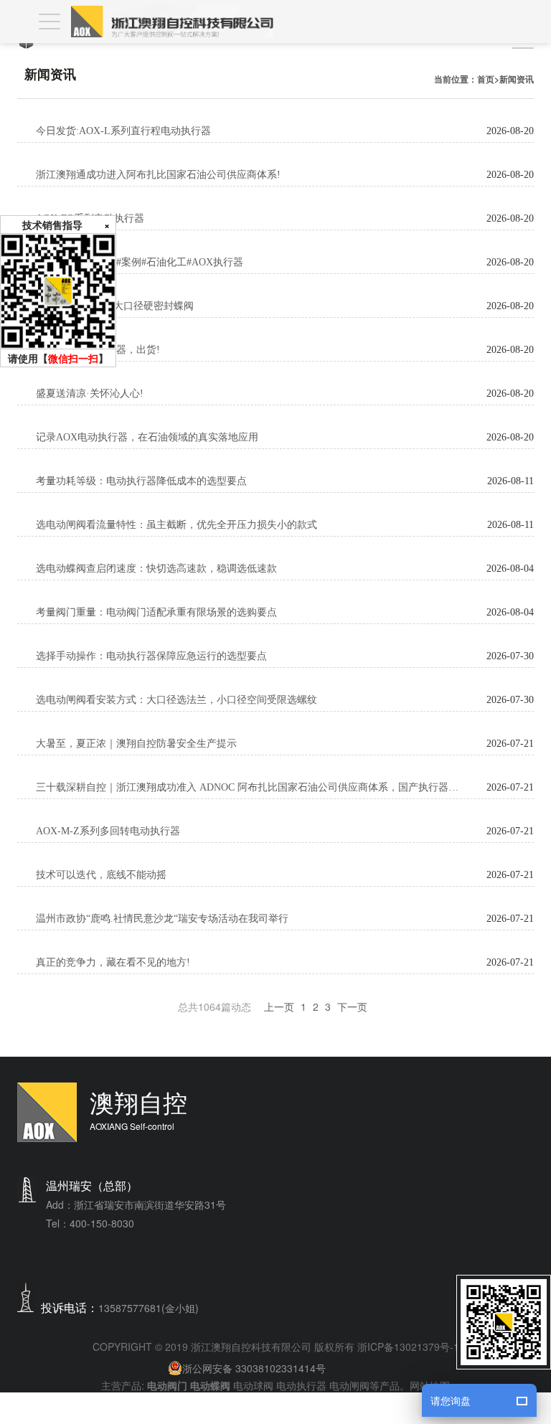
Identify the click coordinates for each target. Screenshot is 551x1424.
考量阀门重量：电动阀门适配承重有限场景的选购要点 (156, 612)
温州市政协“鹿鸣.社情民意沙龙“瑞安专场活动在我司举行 (162, 918)
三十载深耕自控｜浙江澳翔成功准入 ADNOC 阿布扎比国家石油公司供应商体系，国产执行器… (247, 787)
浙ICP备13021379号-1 (408, 1346)
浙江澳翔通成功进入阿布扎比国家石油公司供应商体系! (158, 174)
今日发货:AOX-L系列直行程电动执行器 (123, 131)
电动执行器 (301, 1385)
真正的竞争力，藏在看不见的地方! (113, 962)
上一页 (279, 1006)
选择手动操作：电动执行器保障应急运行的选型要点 (151, 656)
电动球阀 (253, 1385)
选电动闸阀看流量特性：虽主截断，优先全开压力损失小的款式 (176, 524)
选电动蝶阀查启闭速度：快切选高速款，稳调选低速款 (156, 568)
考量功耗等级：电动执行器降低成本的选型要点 (141, 481)
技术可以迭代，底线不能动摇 (101, 874)
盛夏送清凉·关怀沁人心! (89, 393)
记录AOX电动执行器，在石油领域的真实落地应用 (147, 437)
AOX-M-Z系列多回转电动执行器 (108, 831)
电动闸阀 (349, 1385)
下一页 (352, 1006)
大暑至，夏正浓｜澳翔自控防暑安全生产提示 (136, 743)
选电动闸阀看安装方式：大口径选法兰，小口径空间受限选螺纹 (176, 699)
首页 (485, 78)
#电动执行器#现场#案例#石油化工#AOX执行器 (139, 262)
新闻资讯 (516, 78)
